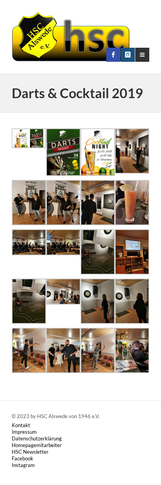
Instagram (23, 465)
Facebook (22, 458)
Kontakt (21, 425)
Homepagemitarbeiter (37, 445)
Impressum (24, 432)
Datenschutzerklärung (37, 438)
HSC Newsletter (30, 452)
